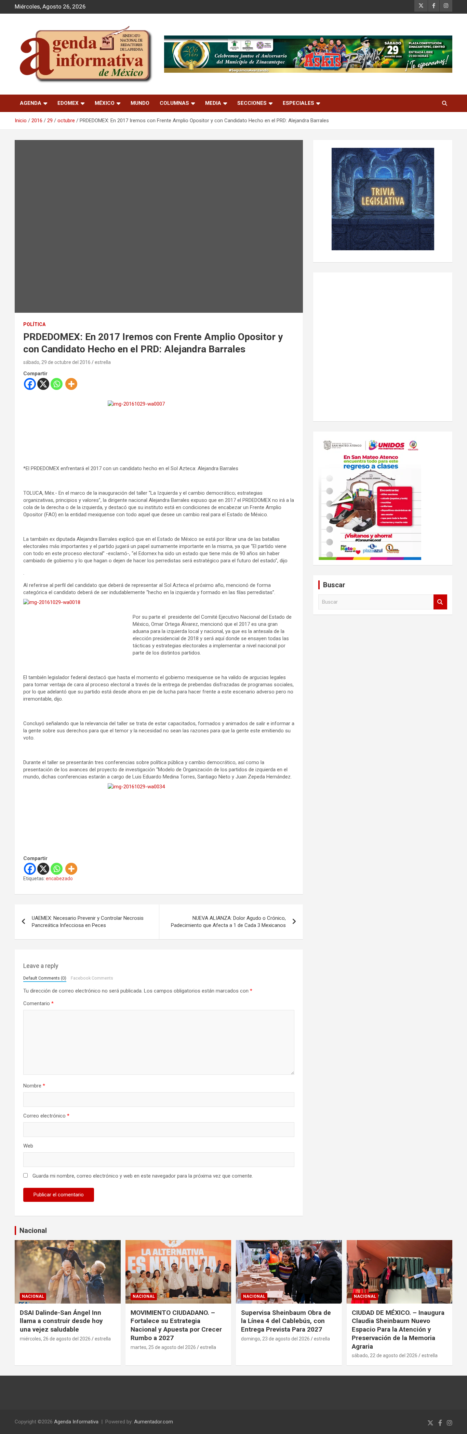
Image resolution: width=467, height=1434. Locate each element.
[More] (71, 384)
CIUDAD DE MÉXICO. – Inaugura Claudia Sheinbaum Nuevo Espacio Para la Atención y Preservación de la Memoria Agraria (398, 1329)
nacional (33, 1296)
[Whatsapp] (57, 384)
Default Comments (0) (44, 978)
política (34, 324)
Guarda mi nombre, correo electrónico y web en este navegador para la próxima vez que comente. (142, 1176)
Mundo (140, 103)
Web (28, 1146)
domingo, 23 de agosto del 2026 (275, 1338)
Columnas (174, 103)
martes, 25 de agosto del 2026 (163, 1347)
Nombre (34, 1086)
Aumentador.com (153, 1422)
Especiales (298, 103)
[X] (43, 384)
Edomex (68, 103)
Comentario (38, 1003)
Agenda (30, 103)
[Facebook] (30, 384)
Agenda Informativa (76, 1422)
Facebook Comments (92, 978)
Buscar (440, 602)
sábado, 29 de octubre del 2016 (57, 362)
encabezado (59, 878)
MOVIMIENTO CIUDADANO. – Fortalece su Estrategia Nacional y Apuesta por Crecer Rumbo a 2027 (176, 1325)
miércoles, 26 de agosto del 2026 (55, 1338)
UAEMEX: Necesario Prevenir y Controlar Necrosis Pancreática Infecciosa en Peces (88, 921)
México (105, 103)
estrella (103, 362)
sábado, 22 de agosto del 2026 (384, 1355)
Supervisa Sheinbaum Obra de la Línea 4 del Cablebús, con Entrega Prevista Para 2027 (286, 1321)
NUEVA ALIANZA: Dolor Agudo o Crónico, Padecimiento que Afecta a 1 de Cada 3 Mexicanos (228, 921)
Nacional (33, 1230)
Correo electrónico (46, 1116)
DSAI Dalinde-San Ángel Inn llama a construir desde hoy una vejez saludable (61, 1321)
